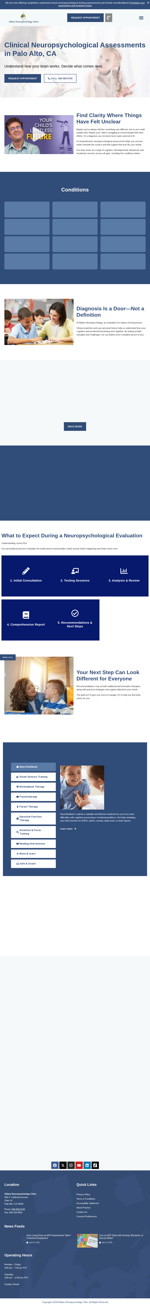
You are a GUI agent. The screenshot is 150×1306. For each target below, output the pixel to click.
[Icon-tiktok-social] (95, 1165)
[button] (141, 17)
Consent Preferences (86, 1216)
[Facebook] (55, 1165)
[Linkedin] (87, 1165)
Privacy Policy (83, 1194)
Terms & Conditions (85, 1199)
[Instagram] (71, 1165)
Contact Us (81, 1212)
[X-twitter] (63, 1165)
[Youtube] (79, 1165)
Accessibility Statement (87, 1203)
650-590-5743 (18, 1209)
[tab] (33, 767)
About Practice (83, 1207)
